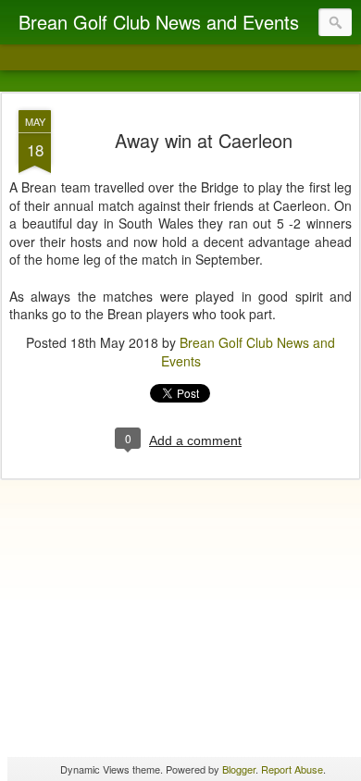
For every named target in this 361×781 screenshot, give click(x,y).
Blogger (238, 769)
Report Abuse (292, 769)
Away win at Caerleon (204, 140)
